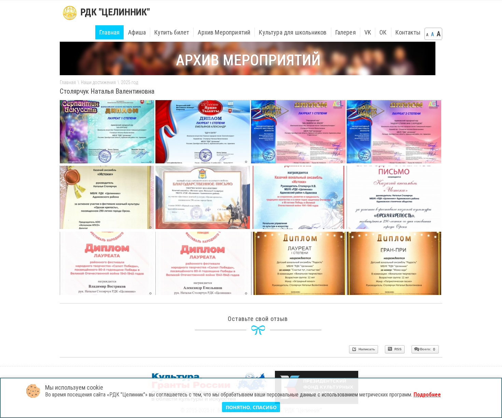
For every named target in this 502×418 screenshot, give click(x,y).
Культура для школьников (292, 32)
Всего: (427, 349)
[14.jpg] (394, 227)
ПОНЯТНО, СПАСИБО (251, 407)
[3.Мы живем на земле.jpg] (298, 161)
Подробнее (427, 394)
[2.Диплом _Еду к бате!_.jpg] (202, 161)
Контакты (407, 32)
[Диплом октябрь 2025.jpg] (394, 292)
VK (367, 32)
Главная (109, 32)
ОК (383, 32)
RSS (397, 349)
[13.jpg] (202, 227)
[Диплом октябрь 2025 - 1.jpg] (298, 292)
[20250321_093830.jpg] (202, 292)
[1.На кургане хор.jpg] (107, 161)
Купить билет (171, 32)
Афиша (137, 32)
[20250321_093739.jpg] (107, 292)
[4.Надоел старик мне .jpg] (394, 161)
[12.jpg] (298, 227)
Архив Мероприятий (224, 32)
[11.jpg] (107, 227)
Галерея (345, 32)
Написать (366, 349)
